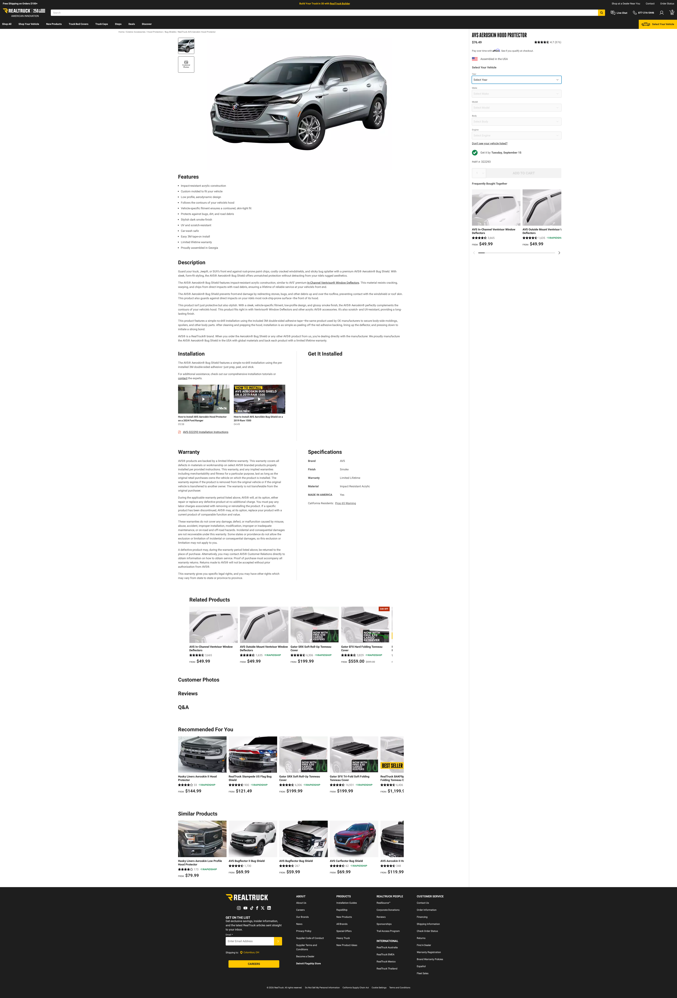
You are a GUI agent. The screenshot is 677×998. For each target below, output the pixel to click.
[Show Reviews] (547, 42)
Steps (118, 24)
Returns (421, 938)
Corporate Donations (388, 909)
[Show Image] (186, 46)
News (299, 924)
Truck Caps (101, 24)
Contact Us (423, 902)
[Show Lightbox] (299, 104)
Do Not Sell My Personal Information (322, 987)
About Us (301, 902)
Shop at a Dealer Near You (626, 3)
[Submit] (278, 941)
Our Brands (302, 916)
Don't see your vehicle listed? (490, 143)
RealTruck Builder (340, 3)
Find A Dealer (424, 945)
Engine (475, 130)
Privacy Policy (303, 931)
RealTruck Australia (387, 947)
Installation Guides (346, 902)
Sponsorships (384, 924)
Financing (422, 916)
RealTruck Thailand (387, 968)
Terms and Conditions (399, 987)
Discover (147, 24)
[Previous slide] (474, 253)
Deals (132, 24)
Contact (650, 3)
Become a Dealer (305, 956)
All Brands (341, 924)
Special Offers (344, 931)
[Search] (601, 13)
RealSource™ (384, 902)
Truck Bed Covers (78, 24)
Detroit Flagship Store (308, 963)
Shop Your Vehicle (29, 24)
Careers (300, 909)
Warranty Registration (429, 952)
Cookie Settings (379, 987)
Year (474, 74)
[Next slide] (559, 253)
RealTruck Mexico (386, 961)
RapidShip (341, 909)
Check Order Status (427, 931)
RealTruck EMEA (385, 954)
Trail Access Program (388, 931)
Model (475, 102)
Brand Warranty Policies (430, 959)
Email (229, 934)
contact (182, 378)
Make (474, 88)
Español (421, 966)
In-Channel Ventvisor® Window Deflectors (333, 282)
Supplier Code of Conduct (310, 938)
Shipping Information (428, 924)
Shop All (6, 24)
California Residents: (332, 503)
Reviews (381, 916)
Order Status (667, 3)
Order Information (427, 909)
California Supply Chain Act (356, 987)
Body (474, 116)
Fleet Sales (422, 973)
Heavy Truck (343, 938)
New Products (54, 24)
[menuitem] (7, 24)
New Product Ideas (346, 945)
